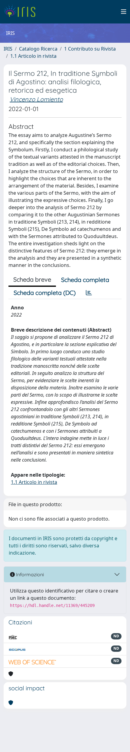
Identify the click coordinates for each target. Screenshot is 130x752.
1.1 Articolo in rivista (33, 56)
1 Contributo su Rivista (90, 48)
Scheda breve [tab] (32, 279)
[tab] (89, 292)
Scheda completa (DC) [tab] (45, 292)
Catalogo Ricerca (38, 48)
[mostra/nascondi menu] (123, 12)
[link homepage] (22, 12)
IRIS (8, 48)
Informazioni (29, 574)
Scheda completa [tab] (85, 279)
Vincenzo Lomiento (36, 99)
